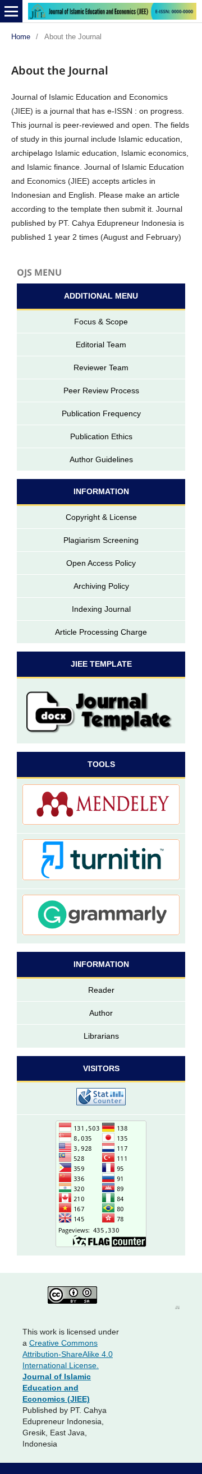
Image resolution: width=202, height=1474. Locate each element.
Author (101, 1012)
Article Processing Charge (101, 631)
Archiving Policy (101, 586)
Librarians (101, 1035)
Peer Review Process (101, 390)
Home (20, 36)
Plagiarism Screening (101, 540)
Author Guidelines (101, 459)
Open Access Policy (101, 563)
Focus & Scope (101, 321)
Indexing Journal (101, 609)
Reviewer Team (101, 367)
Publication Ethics (101, 436)
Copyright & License (101, 517)
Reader (101, 989)
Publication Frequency (101, 413)
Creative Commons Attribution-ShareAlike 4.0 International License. (67, 1354)
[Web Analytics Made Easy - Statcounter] (101, 1098)
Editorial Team (101, 344)
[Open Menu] (11, 11)
